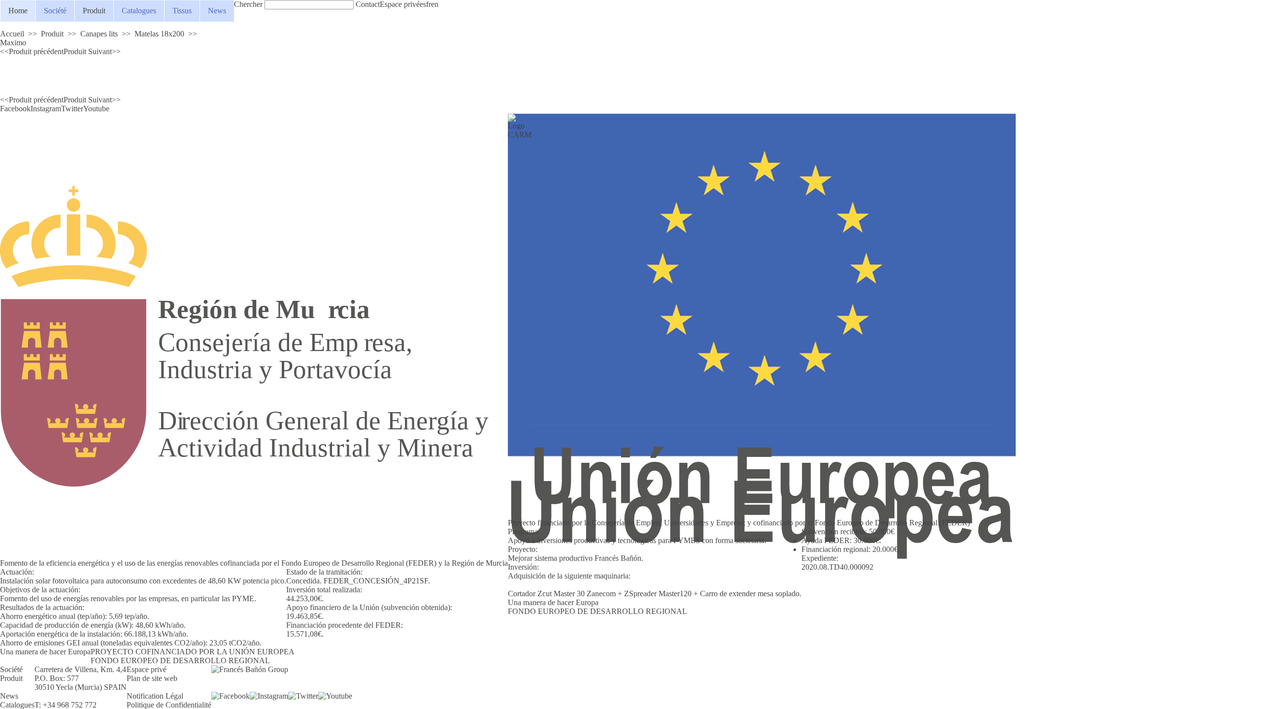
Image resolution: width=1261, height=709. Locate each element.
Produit (94, 10)
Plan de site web (152, 678)
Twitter (72, 108)
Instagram (46, 108)
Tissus (182, 10)
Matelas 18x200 (159, 34)
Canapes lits (99, 34)
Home (18, 10)
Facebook (15, 108)
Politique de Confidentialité (169, 705)
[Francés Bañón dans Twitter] (303, 696)
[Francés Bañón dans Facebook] (230, 696)
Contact (368, 4)
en (434, 4)
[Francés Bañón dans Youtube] (335, 696)
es (423, 4)
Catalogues (139, 10)
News (217, 10)
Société (55, 10)
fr (428, 4)
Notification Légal (155, 696)
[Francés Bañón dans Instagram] (269, 696)
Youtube (96, 108)
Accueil (12, 34)
